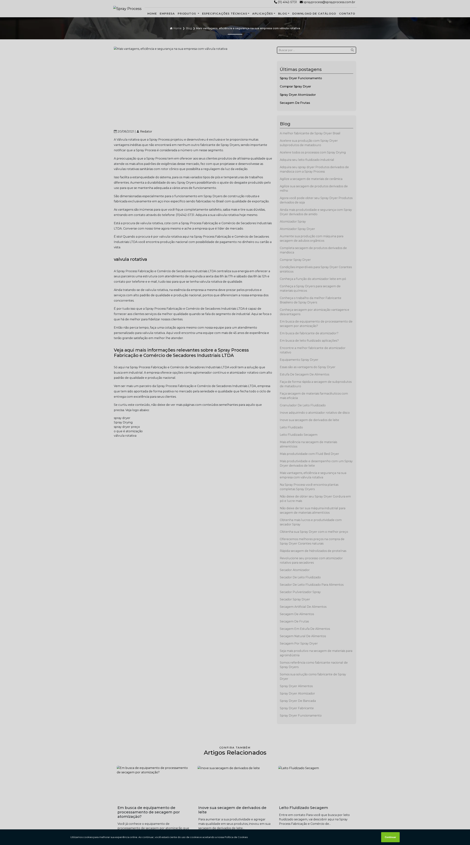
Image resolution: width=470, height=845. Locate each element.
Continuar (390, 837)
